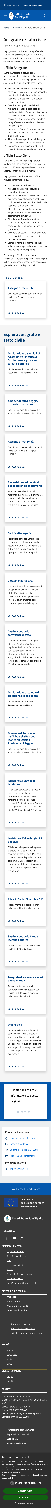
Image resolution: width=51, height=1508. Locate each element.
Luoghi (10, 1376)
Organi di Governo (15, 1251)
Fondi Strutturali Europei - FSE (21, 1283)
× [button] (48, 1456)
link (11, 1478)
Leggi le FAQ (12, 1438)
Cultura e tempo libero (22, 1324)
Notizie (10, 1350)
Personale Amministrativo (19, 1274)
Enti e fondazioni (15, 1265)
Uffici (9, 1260)
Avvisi (9, 1359)
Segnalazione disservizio (18, 1434)
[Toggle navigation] (5, 15)
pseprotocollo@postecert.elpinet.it (24, 1413)
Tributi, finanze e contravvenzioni (27, 1333)
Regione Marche (12, 5)
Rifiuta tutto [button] (25, 1497)
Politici (10, 1269)
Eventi (10, 1381)
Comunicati (12, 1354)
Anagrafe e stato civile (17, 1305)
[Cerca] (45, 15)
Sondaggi (11, 1363)
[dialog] (25, 1480)
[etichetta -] (29, 1111)
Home (6, 27)
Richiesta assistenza (16, 1443)
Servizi (16, 27)
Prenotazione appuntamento (20, 1429)
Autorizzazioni (13, 1301)
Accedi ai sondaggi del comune (25, 1189)
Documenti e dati (15, 1278)
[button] (25, 1503)
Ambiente (11, 1296)
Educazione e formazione (23, 1328)
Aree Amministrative (17, 1256)
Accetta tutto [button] (25, 1491)
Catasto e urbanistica (17, 1310)
